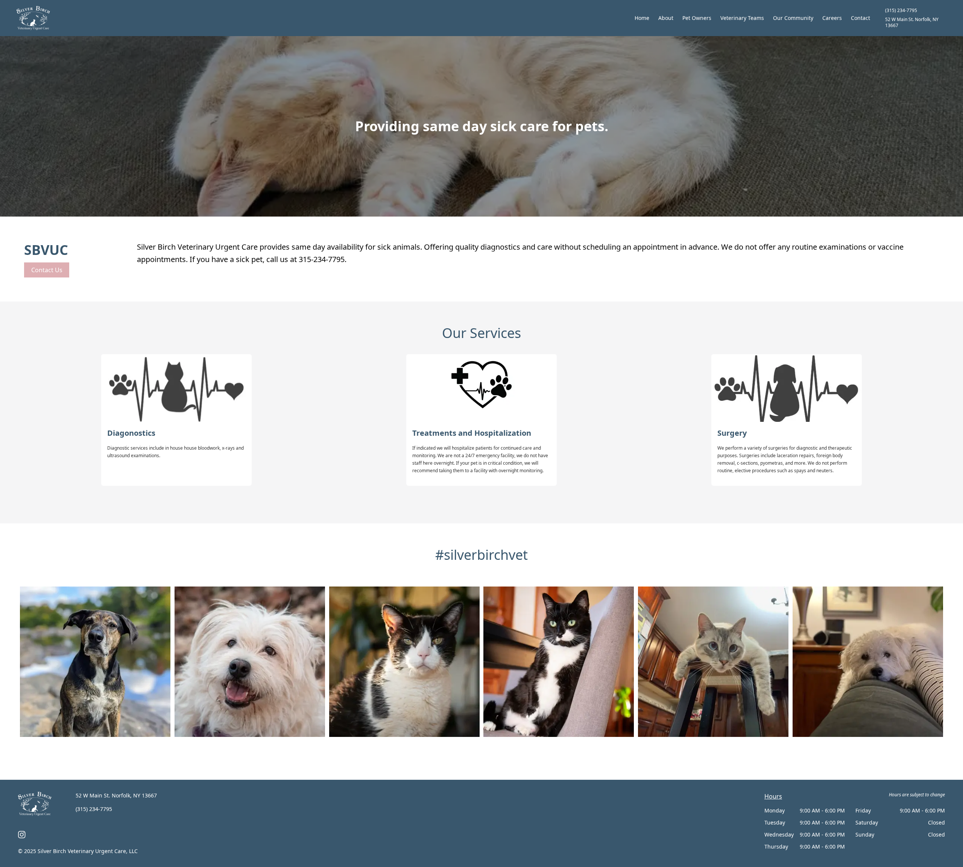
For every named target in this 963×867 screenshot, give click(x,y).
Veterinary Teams (742, 17)
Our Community (793, 17)
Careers (832, 17)
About (665, 17)
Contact (860, 17)
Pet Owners (696, 17)
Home (642, 17)
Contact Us (46, 270)
